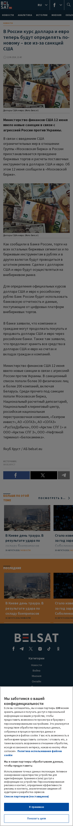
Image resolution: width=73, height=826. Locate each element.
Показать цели (36, 818)
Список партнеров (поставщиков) (26, 796)
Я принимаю (36, 807)
